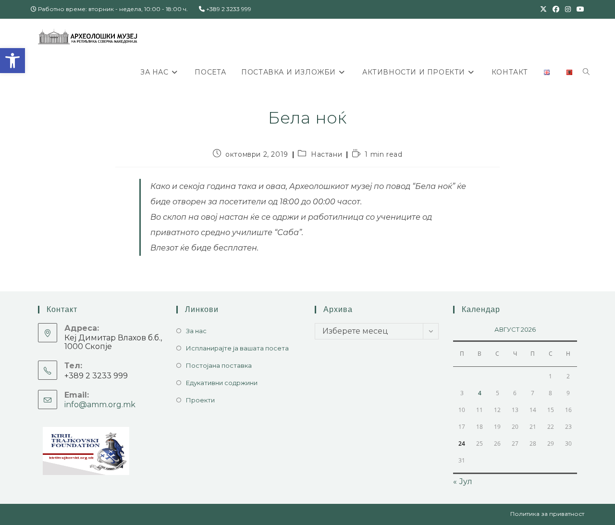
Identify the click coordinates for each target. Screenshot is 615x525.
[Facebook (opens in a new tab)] (556, 9)
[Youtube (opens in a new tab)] (579, 9)
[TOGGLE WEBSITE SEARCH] (586, 72)
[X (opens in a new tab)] (543, 9)
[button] (12, 60)
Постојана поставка (219, 365)
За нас (196, 331)
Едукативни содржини (222, 383)
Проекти (200, 400)
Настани (326, 154)
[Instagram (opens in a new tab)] (568, 9)
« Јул (462, 481)
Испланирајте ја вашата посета (237, 348)
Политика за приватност (547, 513)
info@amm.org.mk (99, 404)
